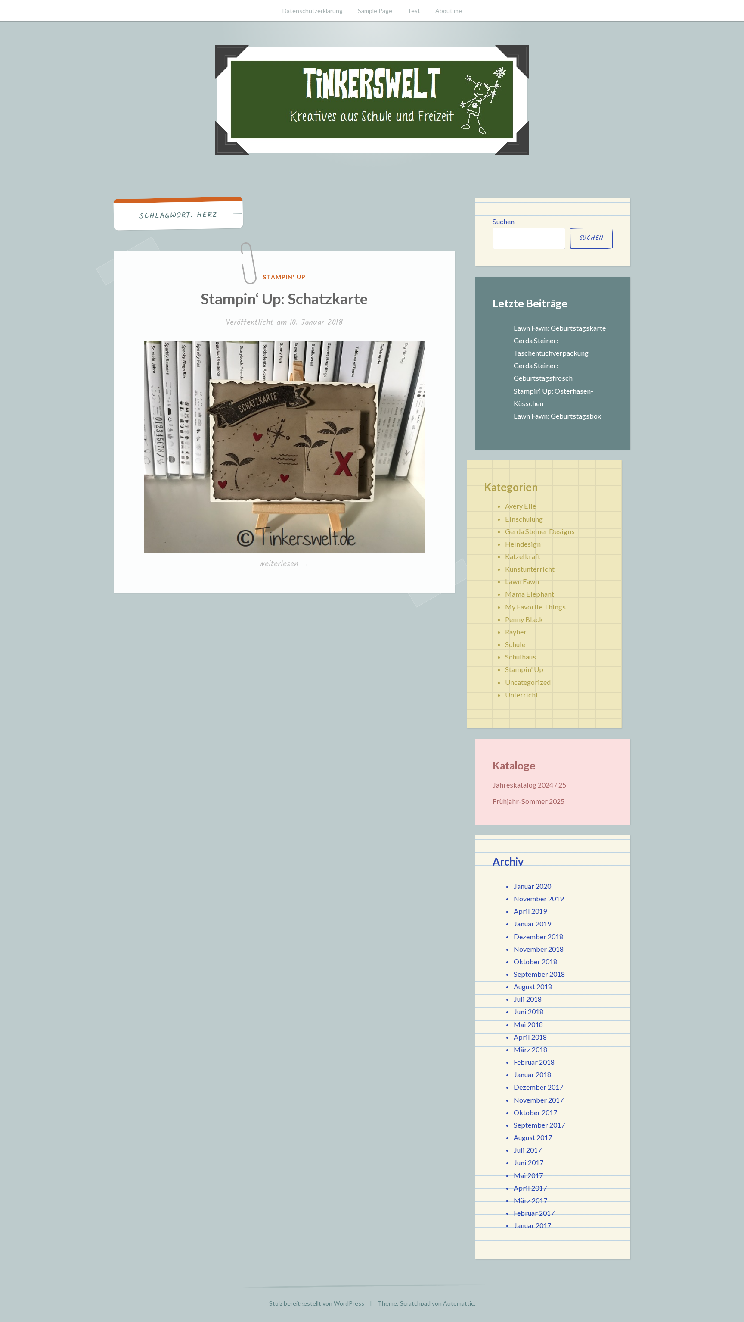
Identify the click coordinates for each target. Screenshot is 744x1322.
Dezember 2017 (538, 1087)
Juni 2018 (528, 1011)
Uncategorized (528, 682)
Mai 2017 (528, 1175)
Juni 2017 (528, 1162)
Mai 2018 (528, 1024)
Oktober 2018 (535, 961)
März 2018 (530, 1049)
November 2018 (539, 949)
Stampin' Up (284, 277)
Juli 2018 (528, 999)
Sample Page (375, 10)
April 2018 (530, 1037)
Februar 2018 (534, 1062)
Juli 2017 (528, 1150)
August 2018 (533, 986)
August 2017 (533, 1137)
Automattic (458, 1303)
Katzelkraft (522, 556)
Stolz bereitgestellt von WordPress (316, 1303)
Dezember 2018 (538, 936)
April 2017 (530, 1188)
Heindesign (523, 544)
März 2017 (530, 1200)
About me (448, 10)
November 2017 (539, 1100)
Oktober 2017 (535, 1112)
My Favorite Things (535, 607)
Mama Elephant (529, 594)
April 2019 (530, 911)
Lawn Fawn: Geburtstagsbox (557, 416)
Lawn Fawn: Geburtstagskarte (560, 328)
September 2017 (539, 1125)
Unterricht (521, 695)
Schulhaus (520, 657)
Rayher (516, 632)
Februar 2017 (534, 1213)
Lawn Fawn (522, 581)
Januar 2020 (532, 886)
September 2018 (539, 974)
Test (413, 10)
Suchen (504, 221)
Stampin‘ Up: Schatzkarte (284, 298)
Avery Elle (520, 506)
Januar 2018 (532, 1074)
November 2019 (539, 898)
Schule (515, 644)
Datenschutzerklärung (312, 10)
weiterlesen (284, 564)
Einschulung (524, 519)
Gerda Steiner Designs (540, 531)
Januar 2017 (532, 1225)
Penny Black (524, 619)
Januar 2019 (532, 923)
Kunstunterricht (530, 569)
